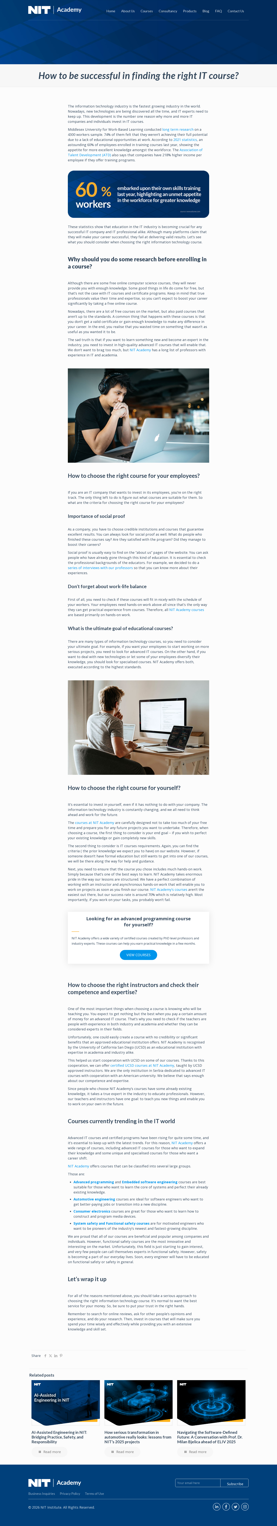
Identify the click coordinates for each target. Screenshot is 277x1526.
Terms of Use (94, 1493)
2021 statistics (184, 139)
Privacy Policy (70, 1493)
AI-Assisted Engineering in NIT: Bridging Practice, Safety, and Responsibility (59, 1437)
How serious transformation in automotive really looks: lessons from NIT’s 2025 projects (137, 1437)
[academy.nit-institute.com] (55, 9)
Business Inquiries (41, 1493)
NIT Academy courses (186, 609)
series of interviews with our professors (100, 567)
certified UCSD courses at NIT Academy (141, 1065)
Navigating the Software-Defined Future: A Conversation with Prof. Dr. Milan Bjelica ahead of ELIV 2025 (210, 1437)
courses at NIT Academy (94, 822)
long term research (178, 129)
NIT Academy (140, 350)
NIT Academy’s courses (168, 889)
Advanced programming (93, 1182)
